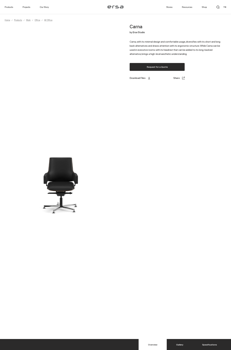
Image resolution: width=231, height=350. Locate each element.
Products (18, 20)
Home (7, 20)
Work (28, 20)
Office (37, 20)
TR (224, 7)
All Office (48, 20)
